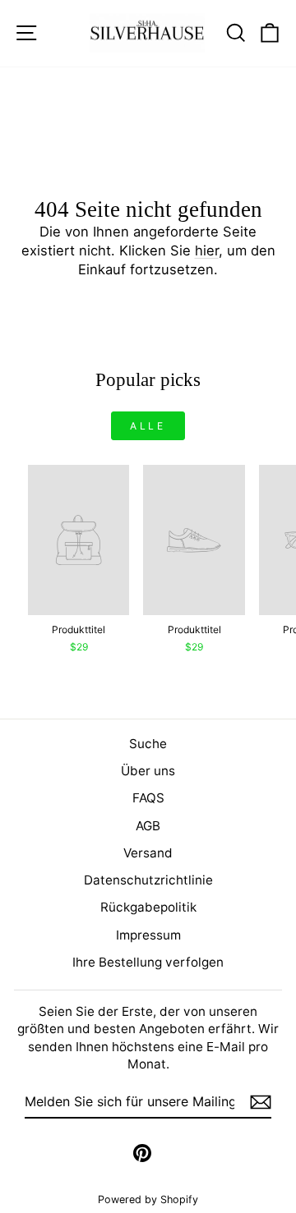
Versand (148, 853)
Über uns (148, 771)
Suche (148, 743)
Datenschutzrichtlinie (148, 880)
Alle (147, 426)
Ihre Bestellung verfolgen (148, 962)
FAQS (148, 798)
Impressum (148, 935)
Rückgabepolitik (148, 907)
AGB (148, 826)
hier (207, 250)
